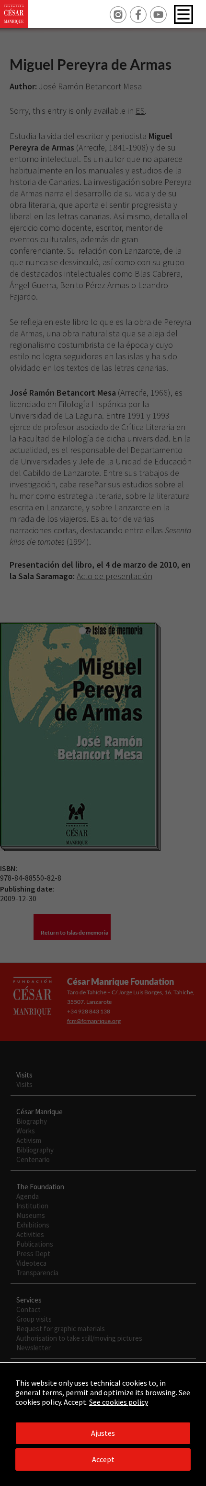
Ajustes (103, 1433)
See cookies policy (118, 1402)
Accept (103, 1459)
